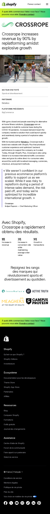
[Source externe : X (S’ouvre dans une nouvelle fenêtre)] (11, 503)
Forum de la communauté (14, 448)
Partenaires (8, 392)
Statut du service (11, 457)
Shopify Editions (10, 359)
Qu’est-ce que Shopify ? (14, 354)
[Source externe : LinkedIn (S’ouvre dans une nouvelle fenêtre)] (33, 503)
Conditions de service (13, 478)
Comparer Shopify (11, 415)
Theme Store (9, 382)
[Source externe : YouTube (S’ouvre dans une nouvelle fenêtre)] (17, 503)
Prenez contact (34, 4)
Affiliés (6, 396)
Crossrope (29, 124)
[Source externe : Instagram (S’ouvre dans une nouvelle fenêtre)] (22, 503)
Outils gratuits (9, 424)
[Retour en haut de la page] (6, 339)
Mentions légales (11, 483)
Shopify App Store (11, 387)
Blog (6, 410)
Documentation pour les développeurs (20, 378)
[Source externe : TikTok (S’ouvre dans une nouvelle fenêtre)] (28, 503)
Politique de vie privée (13, 487)
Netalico (25, 142)
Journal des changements (14, 429)
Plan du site (8, 492)
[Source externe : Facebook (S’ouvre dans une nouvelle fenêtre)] (5, 503)
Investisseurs (9, 364)
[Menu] (47, 4)
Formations (8, 420)
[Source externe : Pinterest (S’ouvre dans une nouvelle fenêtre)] (39, 503)
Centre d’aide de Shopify (14, 443)
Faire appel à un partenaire (15, 452)
